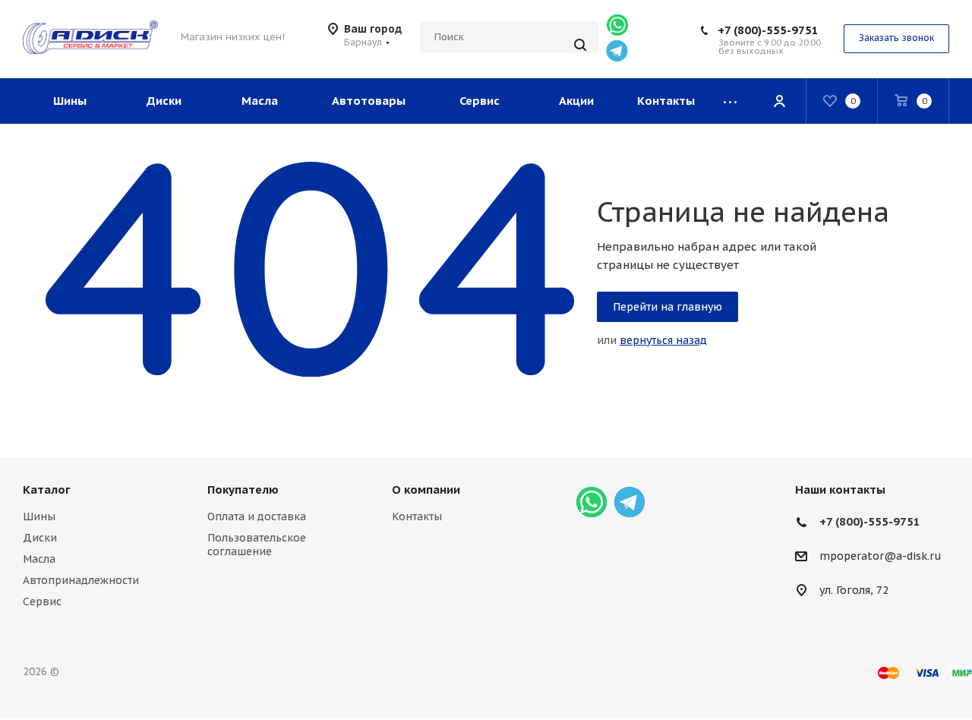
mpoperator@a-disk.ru (880, 557)
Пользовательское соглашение (256, 544)
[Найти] (580, 44)
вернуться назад (663, 340)
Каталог (47, 489)
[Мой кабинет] (779, 101)
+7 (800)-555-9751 (768, 30)
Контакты (417, 516)
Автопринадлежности (81, 580)
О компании (426, 489)
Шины (39, 516)
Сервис (42, 601)
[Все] (730, 101)
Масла (39, 559)
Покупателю (243, 489)
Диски (40, 538)
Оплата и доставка (256, 516)
